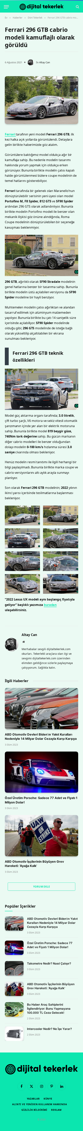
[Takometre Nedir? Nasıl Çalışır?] (14, 968)
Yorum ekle (41, 886)
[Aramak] (77, 7)
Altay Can (44, 62)
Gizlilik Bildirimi (34, 1110)
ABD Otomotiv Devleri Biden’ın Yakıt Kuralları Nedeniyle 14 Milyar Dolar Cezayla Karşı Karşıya (52, 923)
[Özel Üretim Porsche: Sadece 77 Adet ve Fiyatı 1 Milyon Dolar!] (41, 772)
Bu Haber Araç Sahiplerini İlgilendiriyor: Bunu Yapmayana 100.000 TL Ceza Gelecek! (48, 1008)
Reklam (56, 1110)
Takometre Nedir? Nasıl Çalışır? (49, 963)
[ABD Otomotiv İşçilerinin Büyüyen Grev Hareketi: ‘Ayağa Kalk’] (41, 835)
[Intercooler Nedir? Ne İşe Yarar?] (14, 1033)
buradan (50, 605)
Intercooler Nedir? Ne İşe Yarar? (49, 1029)
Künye (48, 1098)
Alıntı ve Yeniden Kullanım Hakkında (39, 1104)
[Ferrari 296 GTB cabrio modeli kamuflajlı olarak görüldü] (41, 100)
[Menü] (6, 7)
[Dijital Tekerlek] (41, 7)
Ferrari (10, 134)
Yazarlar (33, 1098)
